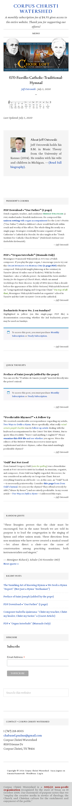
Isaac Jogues (56, 770)
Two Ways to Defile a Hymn (17, 424)
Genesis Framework (16, 773)
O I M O (32, 265)
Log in (40, 773)
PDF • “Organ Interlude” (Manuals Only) (27, 623)
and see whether (23, 438)
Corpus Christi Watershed (36, 8)
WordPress (31, 773)
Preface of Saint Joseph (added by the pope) (28, 596)
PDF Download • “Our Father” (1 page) (25, 604)
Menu (36, 33)
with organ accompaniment (25, 220)
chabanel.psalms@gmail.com (22, 735)
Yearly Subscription (37, 335)
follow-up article (40, 427)
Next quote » (11, 563)
